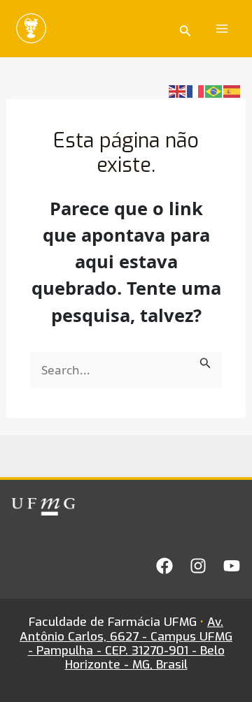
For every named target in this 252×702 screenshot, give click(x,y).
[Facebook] (164, 565)
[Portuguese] (214, 90)
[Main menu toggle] (222, 29)
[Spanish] (232, 90)
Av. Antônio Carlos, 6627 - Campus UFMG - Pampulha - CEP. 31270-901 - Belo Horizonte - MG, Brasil (126, 643)
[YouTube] (231, 565)
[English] (178, 90)
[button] (185, 29)
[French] (196, 90)
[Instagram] (198, 565)
